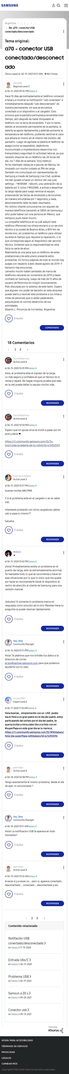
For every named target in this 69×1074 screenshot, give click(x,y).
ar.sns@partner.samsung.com (21, 663)
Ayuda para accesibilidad (17, 1040)
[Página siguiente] (26, 349)
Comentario (52, 327)
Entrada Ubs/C (18, 960)
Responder (52, 403)
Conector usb (17, 1010)
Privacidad (8, 1052)
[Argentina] (9, 5)
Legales (6, 1058)
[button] (58, 84)
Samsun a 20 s (18, 993)
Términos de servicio (15, 1046)
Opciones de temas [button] (58, 31)
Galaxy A (33, 91)
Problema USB (18, 976)
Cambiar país (9, 1063)
